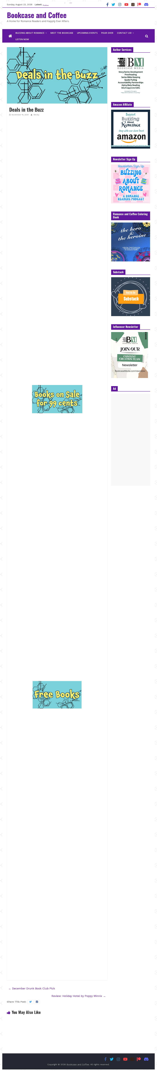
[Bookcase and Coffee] (10, 36)
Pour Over (107, 32)
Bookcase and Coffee (37, 15)
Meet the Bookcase (61, 32)
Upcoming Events (87, 32)
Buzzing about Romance (29, 32)
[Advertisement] (130, 440)
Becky (36, 115)
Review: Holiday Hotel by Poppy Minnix (79, 995)
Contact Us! (124, 32)
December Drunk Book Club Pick (31, 988)
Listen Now (22, 39)
